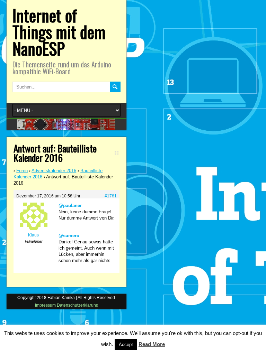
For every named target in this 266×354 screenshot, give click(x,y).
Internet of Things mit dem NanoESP (59, 31)
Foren (22, 170)
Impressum (45, 305)
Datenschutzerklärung (77, 305)
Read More (152, 344)
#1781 (111, 196)
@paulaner (70, 205)
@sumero (69, 235)
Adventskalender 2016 (54, 170)
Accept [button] (126, 344)
